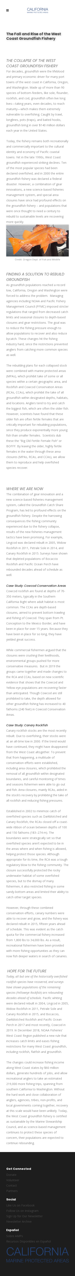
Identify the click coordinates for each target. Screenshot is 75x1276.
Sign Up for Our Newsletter (24, 1216)
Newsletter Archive (19, 1221)
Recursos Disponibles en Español (28, 1241)
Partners (12, 1191)
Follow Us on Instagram (22, 1211)
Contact (11, 1185)
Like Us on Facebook (20, 1205)
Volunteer (12, 1180)
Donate (11, 1175)
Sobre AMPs (14, 1236)
